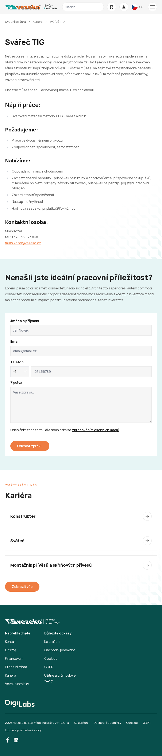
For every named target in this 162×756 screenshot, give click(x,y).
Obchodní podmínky (59, 650)
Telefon (17, 362)
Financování (14, 658)
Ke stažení (52, 641)
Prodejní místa (16, 667)
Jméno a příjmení (24, 320)
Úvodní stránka (15, 22)
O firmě (10, 650)
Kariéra (38, 22)
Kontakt (11, 641)
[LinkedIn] (16, 740)
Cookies (50, 658)
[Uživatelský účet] (123, 7)
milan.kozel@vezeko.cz (23, 243)
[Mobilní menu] (152, 7)
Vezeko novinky (17, 683)
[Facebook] (7, 740)
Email (15, 341)
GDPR (48, 667)
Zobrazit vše (22, 586)
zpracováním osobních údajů (95, 430)
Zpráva (16, 382)
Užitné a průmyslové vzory (23, 730)
